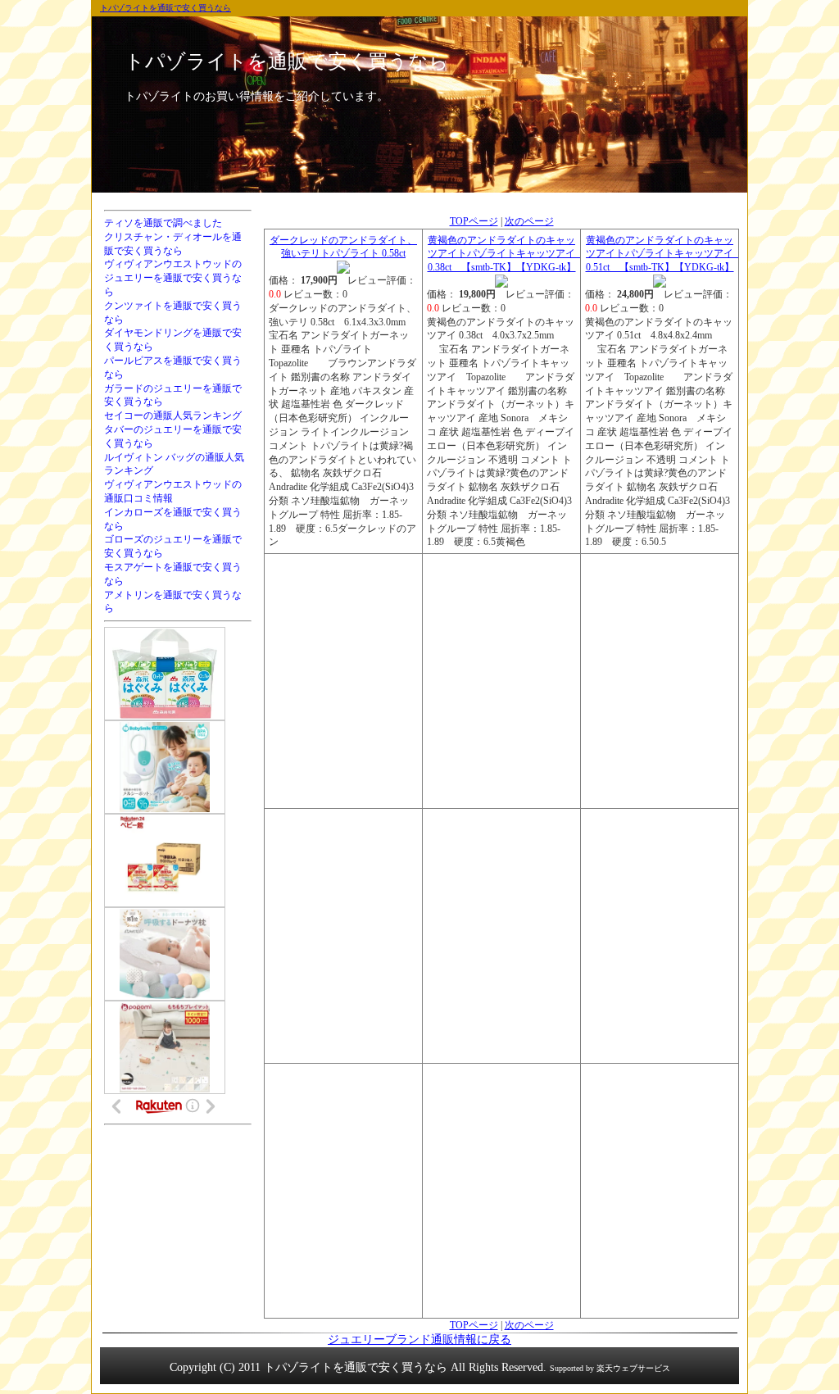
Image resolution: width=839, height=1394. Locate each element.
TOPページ (474, 221)
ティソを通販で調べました (163, 223)
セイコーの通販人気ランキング (173, 415)
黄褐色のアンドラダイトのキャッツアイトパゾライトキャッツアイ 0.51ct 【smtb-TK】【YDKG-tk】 (665, 254)
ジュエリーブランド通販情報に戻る (419, 1339)
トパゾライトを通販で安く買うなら (165, 7)
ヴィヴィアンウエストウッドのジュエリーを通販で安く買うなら (173, 277)
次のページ (529, 221)
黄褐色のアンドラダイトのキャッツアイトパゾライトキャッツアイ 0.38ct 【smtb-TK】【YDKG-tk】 (507, 254)
